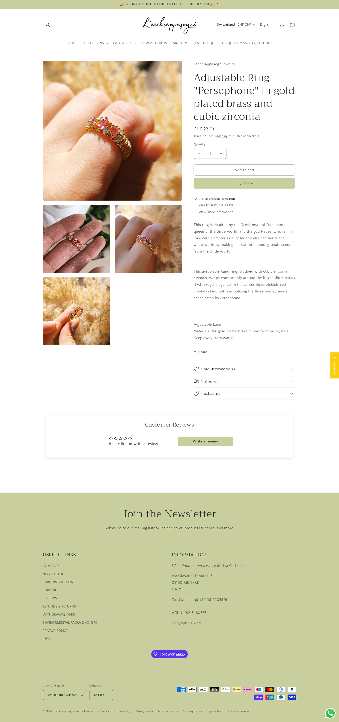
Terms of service (168, 711)
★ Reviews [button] (335, 365)
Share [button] (202, 352)
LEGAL (47, 639)
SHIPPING (50, 590)
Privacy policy (144, 711)
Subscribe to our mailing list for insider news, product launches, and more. (170, 528)
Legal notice (214, 711)
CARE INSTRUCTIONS (59, 582)
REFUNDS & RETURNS (59, 606)
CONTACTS (51, 566)
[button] (48, 25)
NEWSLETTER (53, 574)
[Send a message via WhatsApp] (330, 713)
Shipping (221, 136)
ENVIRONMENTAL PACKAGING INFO (70, 623)
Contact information (238, 711)
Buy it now (244, 183)
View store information (216, 212)
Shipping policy (192, 711)
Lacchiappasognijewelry (68, 711)
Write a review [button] (205, 441)
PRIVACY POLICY (55, 631)
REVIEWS (50, 598)
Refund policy (122, 711)
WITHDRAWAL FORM (59, 614)
